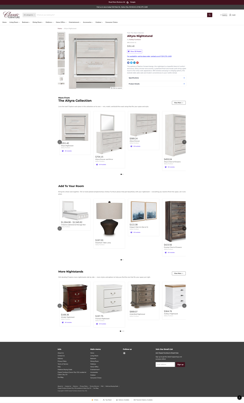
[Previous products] (60, 142)
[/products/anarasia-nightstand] (109, 299)
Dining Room (37, 22)
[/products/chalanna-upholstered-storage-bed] (75, 210)
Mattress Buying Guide (65, 369)
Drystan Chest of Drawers (173, 247)
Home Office (60, 22)
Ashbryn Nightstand (171, 314)
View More (177, 103)
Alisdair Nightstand (67, 317)
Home (4, 22)
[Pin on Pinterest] (137, 63)
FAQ (59, 367)
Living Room (13, 22)
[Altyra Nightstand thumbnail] (61, 36)
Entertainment (74, 22)
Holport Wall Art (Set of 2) (139, 227)
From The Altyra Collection (135, 33)
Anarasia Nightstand (102, 319)
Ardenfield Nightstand (137, 314)
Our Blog (60, 377)
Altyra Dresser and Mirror (104, 159)
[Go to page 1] (121, 174)
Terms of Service (63, 364)
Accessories (87, 22)
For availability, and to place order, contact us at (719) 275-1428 (149, 56)
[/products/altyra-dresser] (144, 125)
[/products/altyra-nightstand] (75, 127)
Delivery (60, 358)
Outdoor (99, 22)
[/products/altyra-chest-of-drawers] (178, 135)
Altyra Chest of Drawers (172, 162)
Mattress (49, 22)
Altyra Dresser (135, 141)
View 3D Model (135, 51)
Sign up (180, 364)
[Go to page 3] (123, 331)
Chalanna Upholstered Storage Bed (73, 225)
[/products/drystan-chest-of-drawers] (178, 221)
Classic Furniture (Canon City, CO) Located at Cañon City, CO (74, 388)
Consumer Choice (111, 22)
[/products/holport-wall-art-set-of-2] (144, 211)
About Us (61, 353)
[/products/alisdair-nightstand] (75, 298)
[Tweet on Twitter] (131, 63)
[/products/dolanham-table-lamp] (109, 219)
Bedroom (25, 22)
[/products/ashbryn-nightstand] (178, 296)
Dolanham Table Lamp (103, 243)
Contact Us (61, 356)
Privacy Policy (62, 361)
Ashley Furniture (135, 40)
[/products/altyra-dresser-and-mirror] (109, 134)
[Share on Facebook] (128, 63)
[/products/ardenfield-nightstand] (144, 296)
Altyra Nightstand (67, 146)
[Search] (209, 15)
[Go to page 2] (122, 174)
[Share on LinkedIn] (134, 63)
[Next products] (184, 142)
